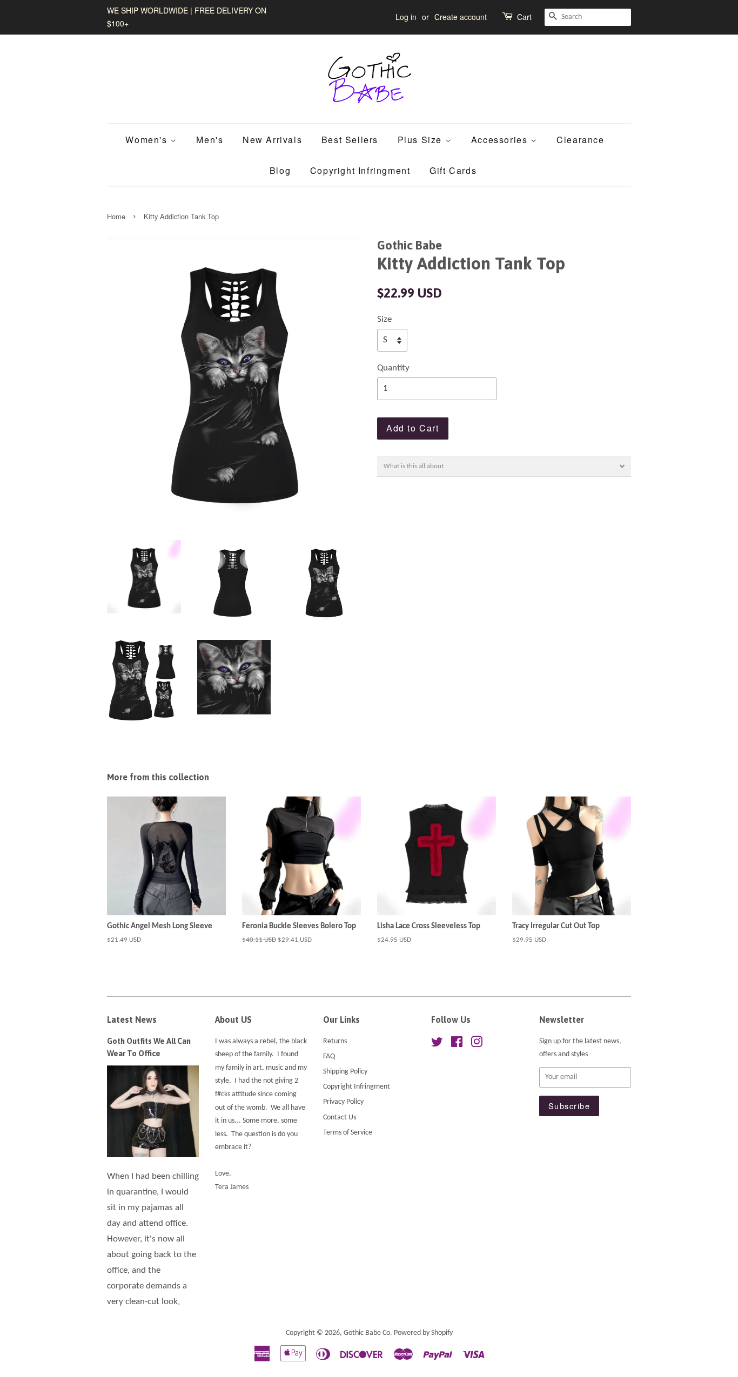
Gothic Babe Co (367, 1333)
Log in (406, 16)
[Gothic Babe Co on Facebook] (457, 1045)
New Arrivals (272, 139)
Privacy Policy (343, 1102)
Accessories (501, 139)
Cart (524, 16)
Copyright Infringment (360, 170)
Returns (335, 1041)
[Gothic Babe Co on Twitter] (437, 1045)
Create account (460, 16)
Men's (209, 139)
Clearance (580, 139)
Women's (147, 139)
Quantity (393, 368)
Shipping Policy (345, 1072)
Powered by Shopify (423, 1333)
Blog (280, 170)
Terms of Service (347, 1133)
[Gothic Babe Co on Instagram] (476, 1045)
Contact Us (339, 1117)
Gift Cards (453, 170)
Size (384, 319)
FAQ (329, 1056)
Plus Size (421, 139)
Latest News (132, 1019)
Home (116, 216)
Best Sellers (349, 139)
